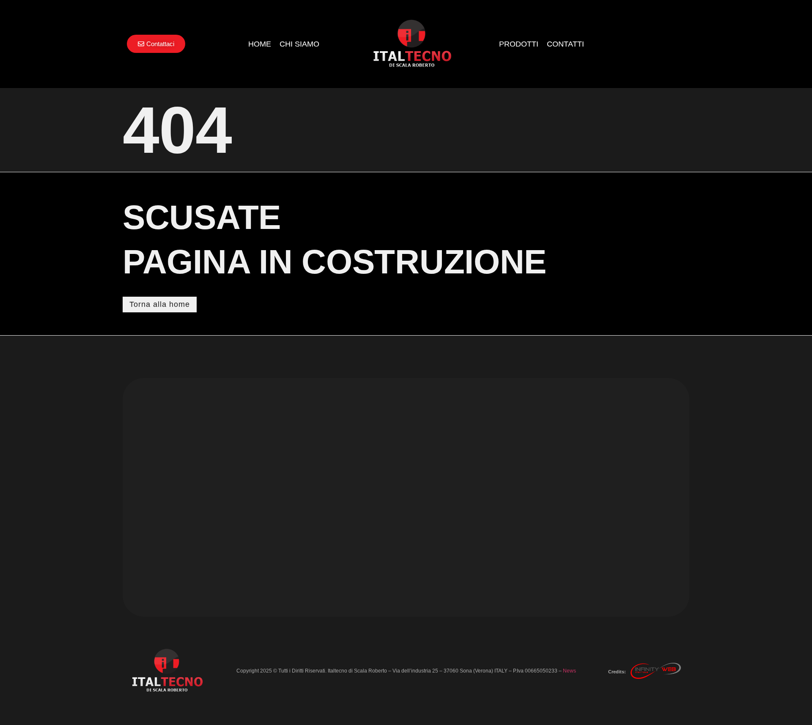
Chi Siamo (299, 44)
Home (259, 44)
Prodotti (518, 44)
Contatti (565, 44)
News (569, 671)
